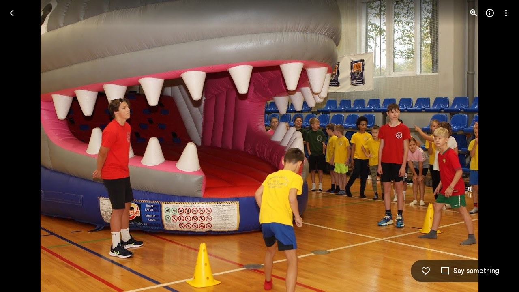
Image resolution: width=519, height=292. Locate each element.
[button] (496, 146)
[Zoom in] (473, 13)
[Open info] (490, 13)
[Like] (426, 271)
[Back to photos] (13, 13)
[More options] (506, 13)
